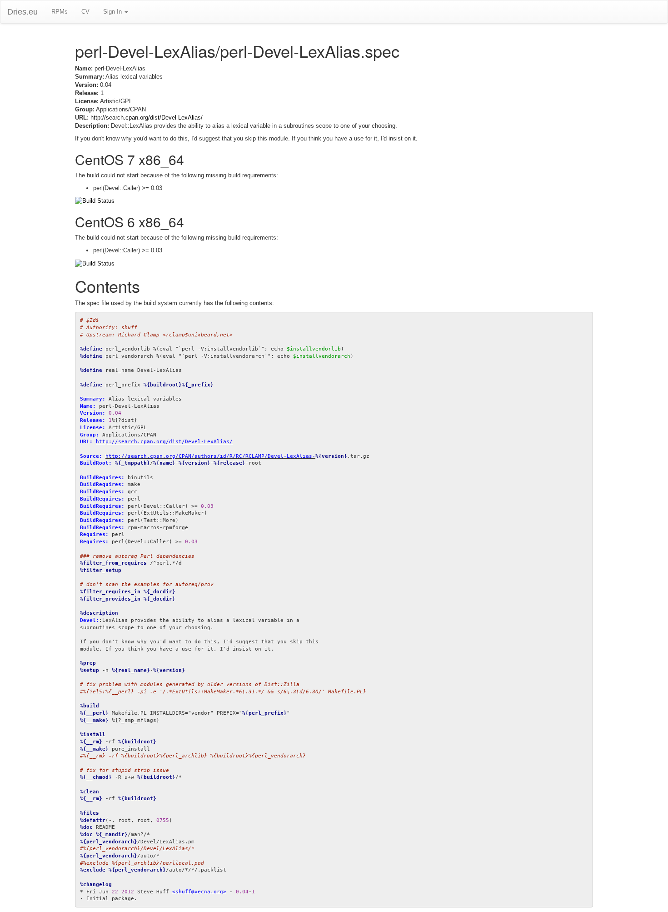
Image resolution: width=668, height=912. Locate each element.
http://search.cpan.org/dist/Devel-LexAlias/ (146, 117)
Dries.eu (22, 11)
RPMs (59, 11)
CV (85, 11)
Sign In (113, 11)
